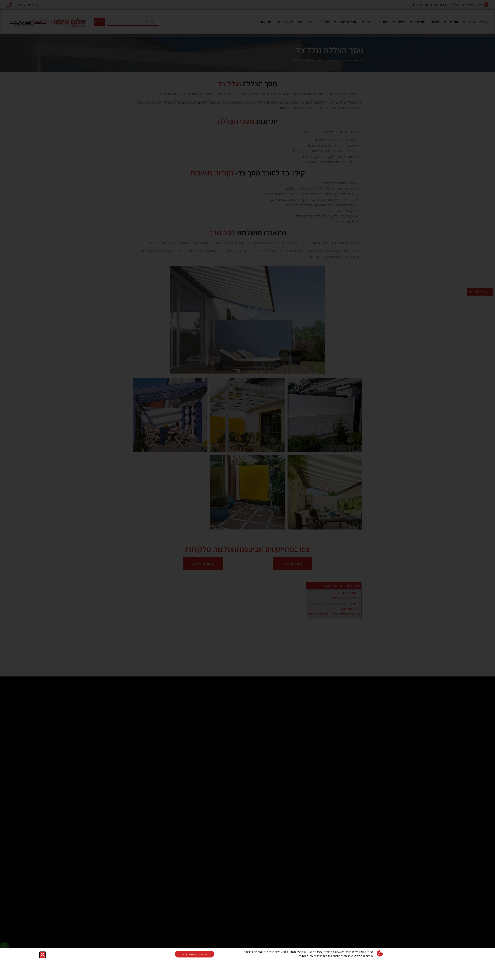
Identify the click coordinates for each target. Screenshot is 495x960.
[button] (42, 955)
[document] (247, 480)
